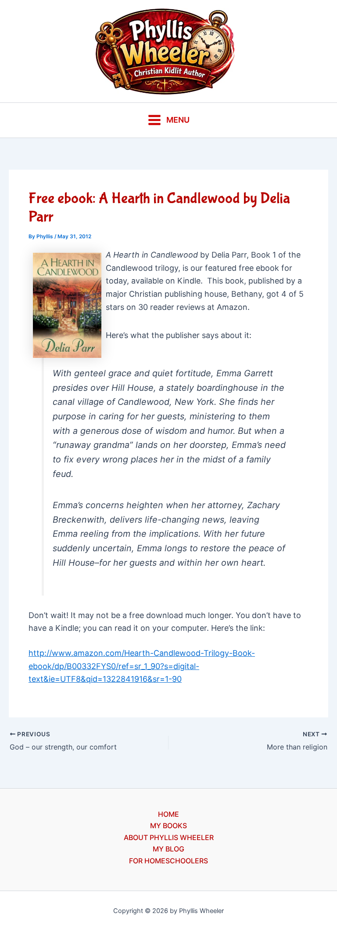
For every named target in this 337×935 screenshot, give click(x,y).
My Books (168, 825)
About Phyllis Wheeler (169, 837)
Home (168, 814)
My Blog (168, 848)
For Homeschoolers (168, 860)
